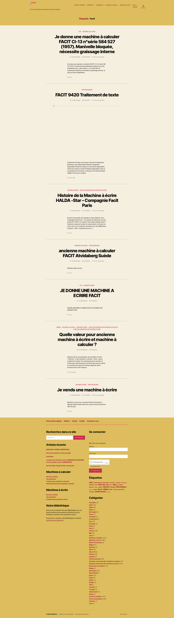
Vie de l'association (95, 599)
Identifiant (91, 446)
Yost (90, 603)
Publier (82, 421)
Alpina (91, 507)
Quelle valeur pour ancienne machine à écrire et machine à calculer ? (87, 339)
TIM (90, 585)
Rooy (95, 489)
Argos (91, 510)
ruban (73, 177)
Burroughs (112, 482)
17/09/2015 (87, 210)
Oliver (100, 487)
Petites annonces (95, 559)
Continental (124, 482)
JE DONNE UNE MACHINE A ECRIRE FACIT (87, 293)
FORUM (135, 7)
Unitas (91, 594)
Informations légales (54, 421)
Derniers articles (52, 477)
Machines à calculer (111, 5)
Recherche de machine (97, 566)
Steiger (91, 582)
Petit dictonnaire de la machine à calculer (60, 484)
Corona (91, 485)
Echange (92, 524)
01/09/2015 (87, 261)
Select (91, 578)
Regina (91, 568)
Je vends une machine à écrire (87, 389)
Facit (70, 77)
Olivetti (106, 487)
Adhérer (67, 421)
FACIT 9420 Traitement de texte (87, 94)
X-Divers (92, 601)
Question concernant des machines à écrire (93, 190)
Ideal (110, 484)
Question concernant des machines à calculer (103, 327)
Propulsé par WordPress (81, 614)
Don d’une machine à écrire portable (58, 453)
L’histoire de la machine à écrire (57, 499)
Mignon (91, 545)
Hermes (58, 327)
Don (80, 31)
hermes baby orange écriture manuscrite (60, 466)
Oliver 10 (92, 552)
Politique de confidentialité (66, 614)
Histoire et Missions (79, 5)
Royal (100, 489)
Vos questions (51, 479)
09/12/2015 (87, 100)
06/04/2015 (94, 349)
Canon (91, 514)
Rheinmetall (91, 489)
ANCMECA (90, 5)
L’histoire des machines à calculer (57, 481)
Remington (121, 487)
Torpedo (92, 587)
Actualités (92, 502)
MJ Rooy (92, 547)
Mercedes (91, 487)
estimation (49, 456)
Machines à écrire (125, 5)
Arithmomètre (98, 482)
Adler (91, 482)
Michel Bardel (77, 57)
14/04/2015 (94, 300)
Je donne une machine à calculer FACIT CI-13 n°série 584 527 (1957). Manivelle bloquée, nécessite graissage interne (87, 44)
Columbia (118, 482)
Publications (99, 5)
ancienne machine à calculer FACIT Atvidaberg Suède (87, 253)
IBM (107, 485)
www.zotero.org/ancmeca (54, 520)
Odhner (96, 487)
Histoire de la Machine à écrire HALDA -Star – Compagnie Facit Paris (87, 200)
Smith (111, 489)
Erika (91, 526)
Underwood (100, 491)
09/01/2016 (87, 57)
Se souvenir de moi (95, 466)
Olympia (112, 487)
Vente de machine (87, 89)
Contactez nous (93, 421)
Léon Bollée (120, 484)
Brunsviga (106, 482)
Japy (114, 485)
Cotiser (74, 421)
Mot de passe (92, 453)
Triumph (91, 491)
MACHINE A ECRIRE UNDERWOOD (57, 449)
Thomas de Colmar (118, 489)
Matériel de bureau (95, 542)
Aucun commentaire (99, 57)
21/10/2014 (87, 395)
